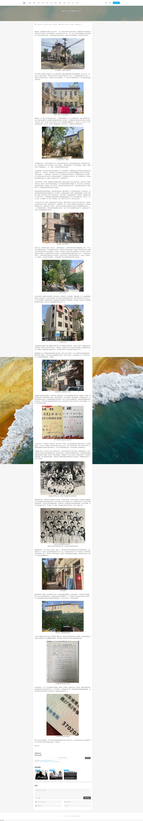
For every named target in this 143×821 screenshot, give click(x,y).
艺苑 (69, 2)
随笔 (34, 2)
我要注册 (116, 2)
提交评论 (87, 797)
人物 (43, 2)
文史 (51, 2)
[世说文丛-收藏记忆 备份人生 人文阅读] (24, 2)
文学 (47, 2)
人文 (73, 2)
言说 (64, 2)
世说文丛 (52, 760)
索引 (77, 2)
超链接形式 (43, 760)
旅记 (56, 2)
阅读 (60, 2)
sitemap (2, 820)
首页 (30, 2)
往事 (38, 2)
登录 (110, 2)
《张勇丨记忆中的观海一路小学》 (46, 761)
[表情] (36, 798)
